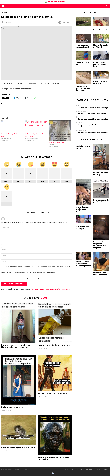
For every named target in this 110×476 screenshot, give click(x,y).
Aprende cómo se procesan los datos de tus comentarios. (50, 289)
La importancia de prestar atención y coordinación (101, 202)
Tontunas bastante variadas (101, 29)
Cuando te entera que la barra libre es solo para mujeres (17, 346)
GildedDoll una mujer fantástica (100, 274)
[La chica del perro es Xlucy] (101, 157)
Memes (45, 298)
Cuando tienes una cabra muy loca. (99, 64)
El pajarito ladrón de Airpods (100, 46)
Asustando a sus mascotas (100, 82)
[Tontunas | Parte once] (83, 55)
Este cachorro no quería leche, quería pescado (82, 209)
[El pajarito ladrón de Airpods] (101, 38)
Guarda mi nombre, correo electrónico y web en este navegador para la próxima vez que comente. (37, 266)
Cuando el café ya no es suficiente (18, 448)
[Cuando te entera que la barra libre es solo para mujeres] (18, 322)
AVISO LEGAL (70, 469)
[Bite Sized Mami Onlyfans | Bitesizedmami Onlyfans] (101, 227)
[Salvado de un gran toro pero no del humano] (83, 77)
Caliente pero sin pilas (12, 407)
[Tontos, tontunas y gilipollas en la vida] (12, 126)
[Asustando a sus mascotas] (101, 75)
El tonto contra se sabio (56, 142)
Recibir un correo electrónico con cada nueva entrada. (20, 278)
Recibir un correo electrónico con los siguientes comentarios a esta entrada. (28, 272)
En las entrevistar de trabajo (52, 393)
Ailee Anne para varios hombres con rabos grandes (83, 264)
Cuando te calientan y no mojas (54, 345)
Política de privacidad (84, 469)
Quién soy (97, 469)
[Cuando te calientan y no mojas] (55, 322)
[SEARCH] (107, 6)
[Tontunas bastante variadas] (101, 21)
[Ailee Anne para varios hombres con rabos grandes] (83, 256)
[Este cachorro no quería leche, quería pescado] (83, 192)
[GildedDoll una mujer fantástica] (101, 261)
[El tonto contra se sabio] (60, 130)
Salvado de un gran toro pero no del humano (83, 88)
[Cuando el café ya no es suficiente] (18, 430)
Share (4, 28)
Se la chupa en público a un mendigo (93, 108)
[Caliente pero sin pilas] (18, 380)
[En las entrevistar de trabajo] (55, 373)
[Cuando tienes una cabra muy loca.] (101, 55)
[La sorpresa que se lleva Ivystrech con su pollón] (83, 219)
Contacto (106, 469)
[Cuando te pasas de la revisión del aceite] (55, 435)
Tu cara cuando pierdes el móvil (82, 46)
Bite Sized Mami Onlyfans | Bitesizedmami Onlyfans (100, 245)
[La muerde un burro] (83, 21)
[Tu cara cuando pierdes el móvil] (83, 38)
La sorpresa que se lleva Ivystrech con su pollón (83, 227)
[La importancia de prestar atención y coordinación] (101, 188)
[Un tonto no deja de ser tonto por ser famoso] (36, 126)
